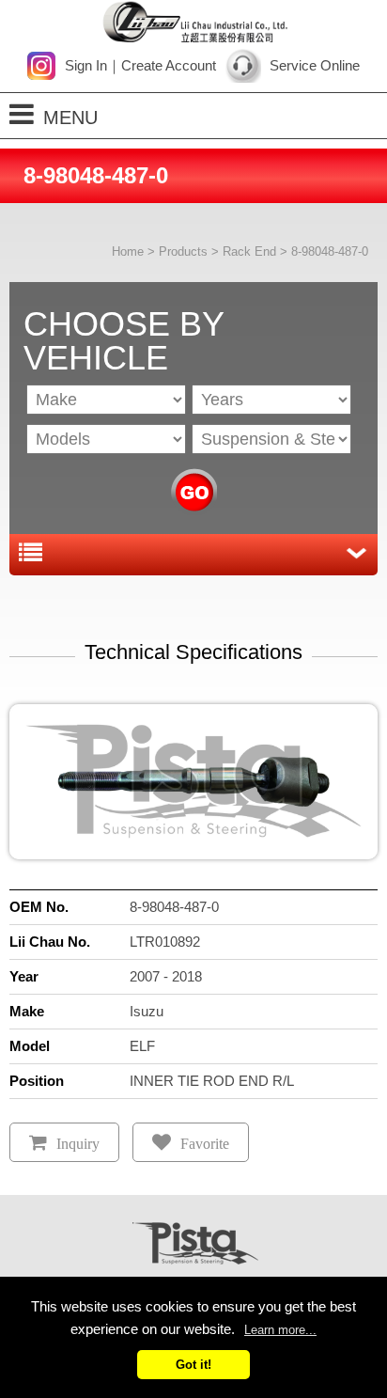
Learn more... (280, 1330)
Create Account (168, 65)
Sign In (86, 65)
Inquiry (78, 1144)
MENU (70, 117)
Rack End (249, 251)
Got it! (193, 1365)
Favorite (204, 1144)
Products (183, 251)
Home (128, 251)
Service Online (315, 65)
